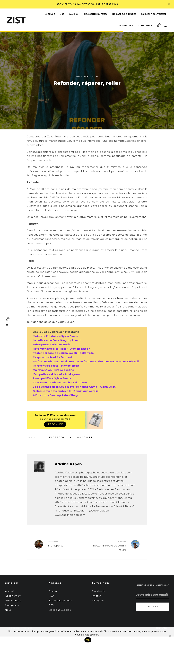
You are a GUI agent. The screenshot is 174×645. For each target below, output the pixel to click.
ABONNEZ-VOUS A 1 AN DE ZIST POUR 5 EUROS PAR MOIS (87, 4)
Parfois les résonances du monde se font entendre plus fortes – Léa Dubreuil (86, 361)
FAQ (51, 595)
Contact (54, 591)
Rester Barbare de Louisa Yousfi (109, 545)
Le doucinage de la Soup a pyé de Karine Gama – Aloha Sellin (74, 386)
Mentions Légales (60, 609)
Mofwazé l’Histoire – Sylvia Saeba (55, 336)
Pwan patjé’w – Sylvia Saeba (52, 378)
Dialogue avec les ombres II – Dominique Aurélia (66, 391)
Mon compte (145, 26)
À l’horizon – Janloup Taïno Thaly (55, 395)
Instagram (98, 600)
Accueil (9, 591)
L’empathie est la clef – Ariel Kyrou (56, 374)
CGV (51, 605)
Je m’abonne (126, 26)
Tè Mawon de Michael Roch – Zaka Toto (60, 382)
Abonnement (13, 595)
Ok (88, 640)
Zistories (94, 76)
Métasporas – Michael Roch (51, 344)
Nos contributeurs (96, 14)
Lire (62, 14)
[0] (7, 319)
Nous (8, 609)
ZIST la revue (82, 76)
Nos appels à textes (124, 14)
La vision (74, 14)
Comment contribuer (154, 14)
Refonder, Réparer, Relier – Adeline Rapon (61, 348)
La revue (50, 14)
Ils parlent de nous (60, 600)
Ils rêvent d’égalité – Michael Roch (56, 365)
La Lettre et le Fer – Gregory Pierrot (57, 340)
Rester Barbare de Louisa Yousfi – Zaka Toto (63, 353)
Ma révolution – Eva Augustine (53, 370)
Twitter (96, 595)
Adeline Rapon (68, 464)
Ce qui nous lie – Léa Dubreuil (52, 357)
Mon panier (12, 605)
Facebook (98, 591)
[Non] (169, 636)
